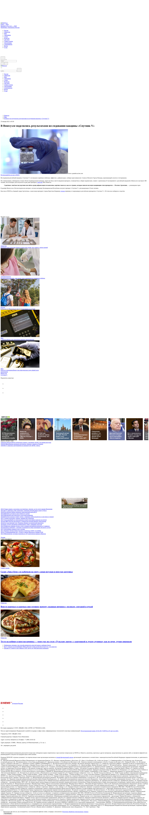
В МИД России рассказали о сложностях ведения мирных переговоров (23, 521)
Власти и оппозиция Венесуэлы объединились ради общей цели (20, 370)
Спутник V (4, 375)
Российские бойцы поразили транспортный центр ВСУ (19, 512)
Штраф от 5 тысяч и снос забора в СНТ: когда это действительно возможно (26, 648)
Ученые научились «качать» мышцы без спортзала (17, 518)
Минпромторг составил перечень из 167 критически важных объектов (23, 534)
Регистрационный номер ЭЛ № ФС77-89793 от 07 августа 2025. (99, 731)
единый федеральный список (64, 757)
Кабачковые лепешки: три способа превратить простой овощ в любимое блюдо (27, 645)
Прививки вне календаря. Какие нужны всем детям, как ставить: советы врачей (24, 247)
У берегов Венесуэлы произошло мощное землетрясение (17, 339)
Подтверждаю (7, 813)
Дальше (3, 537)
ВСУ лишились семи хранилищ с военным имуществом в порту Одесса (24, 510)
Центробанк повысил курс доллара (13, 529)
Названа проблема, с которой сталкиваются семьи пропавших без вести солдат (26, 527)
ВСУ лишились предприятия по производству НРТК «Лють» (20, 445)
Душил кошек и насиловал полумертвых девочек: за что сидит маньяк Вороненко (26, 509)
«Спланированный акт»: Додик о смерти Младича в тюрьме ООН (22, 532)
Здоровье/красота (6, 276)
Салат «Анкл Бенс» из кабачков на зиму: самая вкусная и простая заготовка (37, 572)
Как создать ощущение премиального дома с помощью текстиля (21, 524)
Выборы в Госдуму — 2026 (9, 26)
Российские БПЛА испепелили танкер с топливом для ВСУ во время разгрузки (26, 442)
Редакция (15, 703)
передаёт (40, 182)
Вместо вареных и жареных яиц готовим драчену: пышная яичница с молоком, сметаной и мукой (47, 607)
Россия (3, 307)
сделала (62, 191)
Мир (2, 338)
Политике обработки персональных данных (75, 811)
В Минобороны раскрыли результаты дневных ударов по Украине (22, 444)
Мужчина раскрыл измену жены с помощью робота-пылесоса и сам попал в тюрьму (27, 516)
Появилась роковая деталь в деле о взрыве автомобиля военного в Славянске (25, 526)
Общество (4, 246)
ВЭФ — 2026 (5, 24)
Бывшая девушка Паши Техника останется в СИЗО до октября (21, 530)
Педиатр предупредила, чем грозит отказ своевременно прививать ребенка (23, 278)
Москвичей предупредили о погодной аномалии (17, 515)
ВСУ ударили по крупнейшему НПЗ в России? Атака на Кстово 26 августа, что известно (30, 646)
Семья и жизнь (5, 568)
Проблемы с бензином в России (10, 27)
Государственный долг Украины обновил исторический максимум (22, 523)
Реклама (20, 703)
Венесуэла (4, 373)
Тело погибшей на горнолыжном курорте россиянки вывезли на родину (24, 520)
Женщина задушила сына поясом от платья (15, 513)
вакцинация (4, 372)
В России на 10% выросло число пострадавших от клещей (18, 309)
